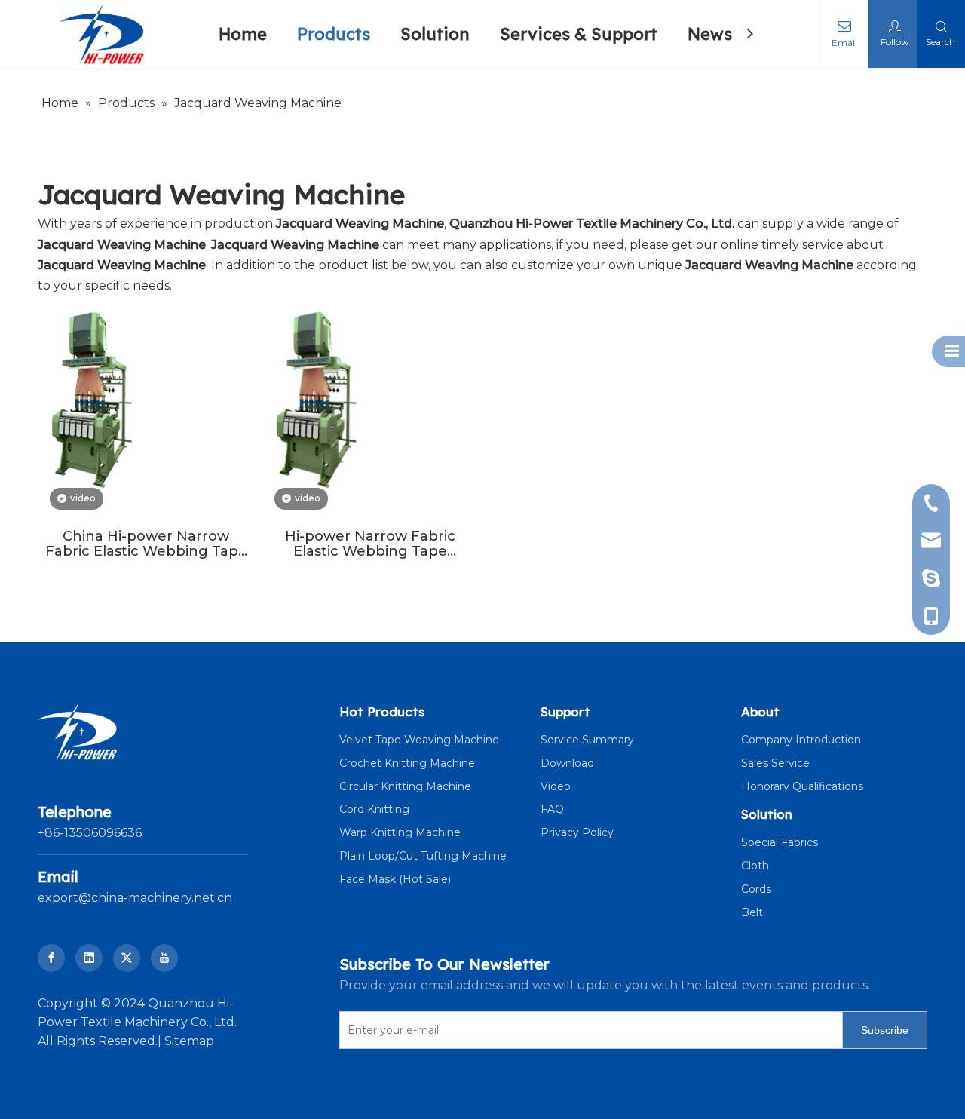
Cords (756, 889)
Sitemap (189, 1041)
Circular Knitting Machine (405, 786)
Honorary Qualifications (802, 786)
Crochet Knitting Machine (407, 763)
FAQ (552, 809)
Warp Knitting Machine (400, 832)
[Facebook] (51, 958)
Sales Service (775, 763)
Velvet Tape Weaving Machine (419, 740)
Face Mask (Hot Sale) (395, 879)
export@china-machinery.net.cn (135, 898)
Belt (752, 912)
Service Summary (587, 740)
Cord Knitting (374, 809)
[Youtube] (164, 958)
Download (567, 763)
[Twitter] (126, 958)
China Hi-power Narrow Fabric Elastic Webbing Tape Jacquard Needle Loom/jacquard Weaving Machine (146, 544)
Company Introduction (801, 740)
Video (556, 786)
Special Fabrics (779, 842)
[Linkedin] (89, 958)
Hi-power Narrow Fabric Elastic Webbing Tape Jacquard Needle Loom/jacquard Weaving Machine (370, 544)
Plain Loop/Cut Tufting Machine (423, 856)
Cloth (755, 865)
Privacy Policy (577, 832)
